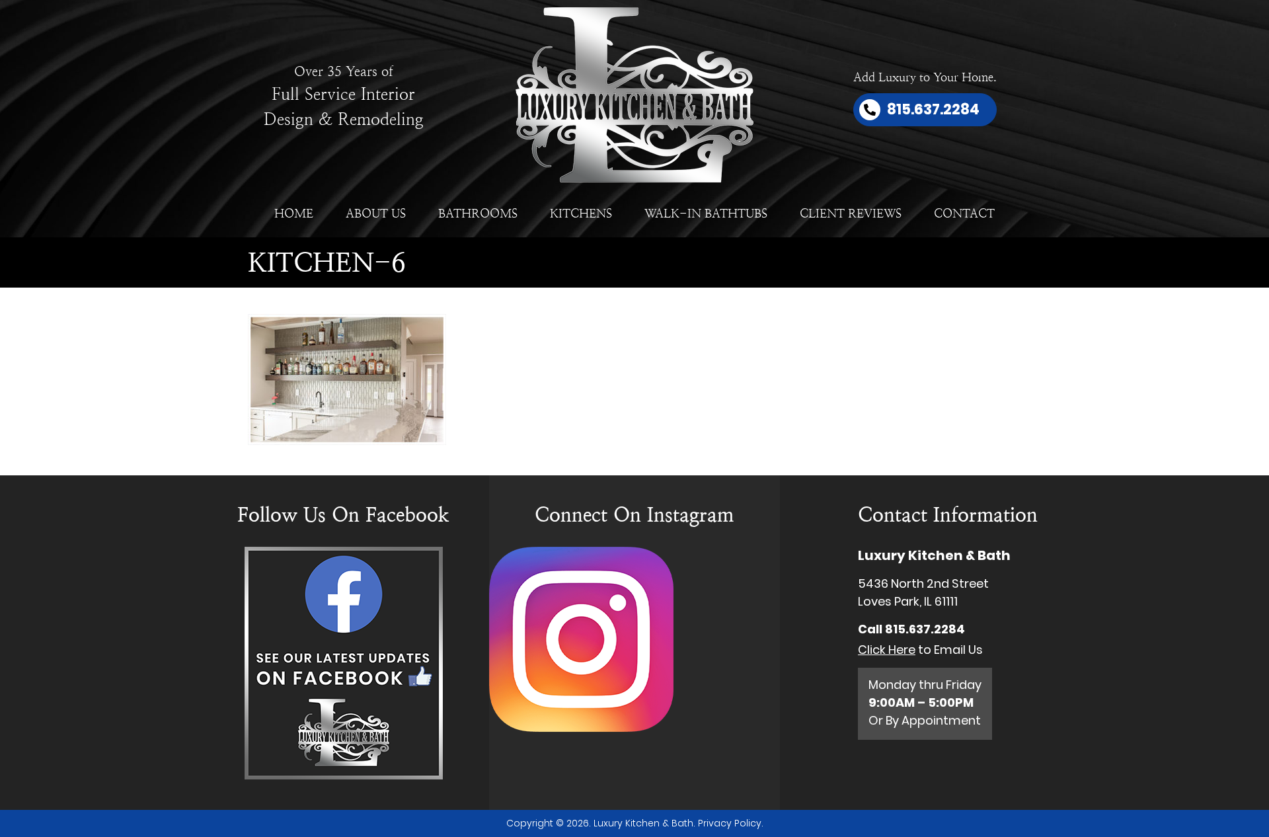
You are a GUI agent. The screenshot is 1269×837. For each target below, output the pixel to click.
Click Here (886, 649)
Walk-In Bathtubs (705, 213)
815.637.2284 (925, 629)
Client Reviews (851, 213)
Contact (964, 213)
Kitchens (581, 213)
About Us (376, 213)
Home (293, 213)
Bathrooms (478, 213)
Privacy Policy (729, 823)
